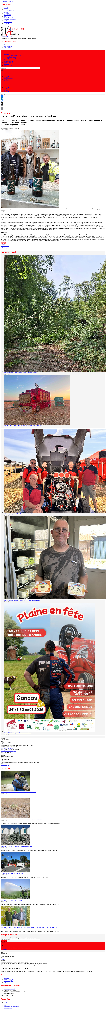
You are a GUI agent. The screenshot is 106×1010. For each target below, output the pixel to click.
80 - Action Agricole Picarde (14, 58)
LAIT (5, 9)
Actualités (6, 54)
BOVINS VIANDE (9, 10)
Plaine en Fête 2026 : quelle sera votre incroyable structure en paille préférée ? (23, 425)
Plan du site (6, 1005)
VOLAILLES (7, 15)
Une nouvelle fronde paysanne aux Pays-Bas (12, 873)
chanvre (3, 247)
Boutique (6, 1003)
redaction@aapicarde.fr (9, 989)
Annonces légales (8, 46)
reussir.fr (6, 8)
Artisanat (3, 244)
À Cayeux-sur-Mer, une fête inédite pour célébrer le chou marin (16, 846)
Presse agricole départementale (11, 1006)
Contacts (6, 79)
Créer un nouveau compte (7, 748)
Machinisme (7, 59)
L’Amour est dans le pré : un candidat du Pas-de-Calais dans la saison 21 (18, 792)
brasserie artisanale (5, 248)
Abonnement (7, 76)
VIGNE (6, 20)
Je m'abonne (4, 959)
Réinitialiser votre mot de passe (8, 751)
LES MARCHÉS (8, 23)
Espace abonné (7, 47)
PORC (5, 16)
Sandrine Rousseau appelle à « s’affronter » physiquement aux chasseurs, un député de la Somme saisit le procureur (29, 927)
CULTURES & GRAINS (10, 17)
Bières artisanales (5, 246)
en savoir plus (4, 949)
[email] (53, 106)
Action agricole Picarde (6, 36)
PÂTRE (6, 12)
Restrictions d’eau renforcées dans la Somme (12, 900)
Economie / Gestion (8, 65)
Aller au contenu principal (7, 1)
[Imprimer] (53, 108)
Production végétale (8, 62)
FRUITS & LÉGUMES (10, 19)
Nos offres (6, 44)
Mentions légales (8, 1008)
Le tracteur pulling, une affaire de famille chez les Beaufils (18, 513)
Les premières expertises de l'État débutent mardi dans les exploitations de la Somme (21, 819)
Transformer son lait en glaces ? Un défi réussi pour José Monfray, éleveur (22, 600)
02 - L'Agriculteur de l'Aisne (14, 55)
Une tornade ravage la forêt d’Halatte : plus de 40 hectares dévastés (20, 372)
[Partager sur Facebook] (53, 101)
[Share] (53, 96)
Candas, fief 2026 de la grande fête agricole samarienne (17, 732)
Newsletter (6, 80)
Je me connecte (4, 753)
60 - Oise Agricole (11, 57)
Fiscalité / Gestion (8, 78)
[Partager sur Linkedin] (53, 98)
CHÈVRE (6, 13)
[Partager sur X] (53, 103)
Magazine (6, 64)
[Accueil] (13, 35)
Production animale (8, 61)
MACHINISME (8, 22)
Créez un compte (5, 765)
